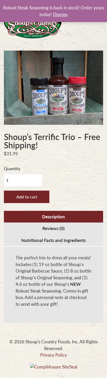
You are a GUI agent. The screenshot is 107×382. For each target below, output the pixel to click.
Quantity (12, 168)
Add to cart (26, 197)
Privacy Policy (53, 355)
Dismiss (60, 14)
